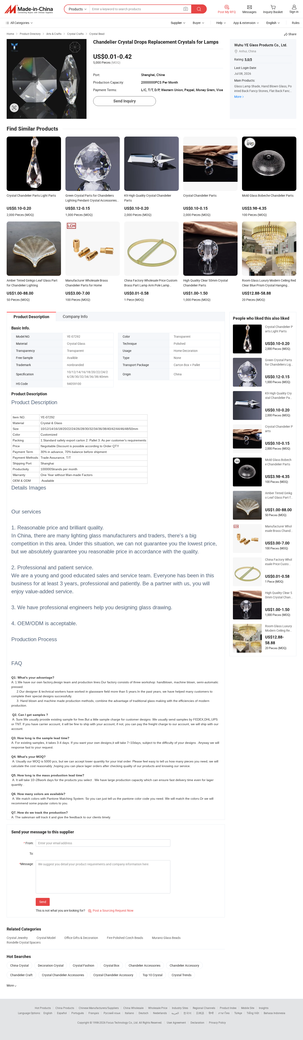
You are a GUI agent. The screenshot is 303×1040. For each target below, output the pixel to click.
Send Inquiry (124, 101)
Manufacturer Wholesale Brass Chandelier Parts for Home (279, 528)
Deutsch (143, 1013)
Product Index (228, 1008)
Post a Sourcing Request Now (111, 910)
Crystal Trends (181, 975)
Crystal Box (111, 965)
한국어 (187, 1013)
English (47, 1013)
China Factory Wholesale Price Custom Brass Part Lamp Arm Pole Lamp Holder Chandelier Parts (279, 561)
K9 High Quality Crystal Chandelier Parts (278, 395)
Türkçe (238, 1013)
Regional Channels (204, 1008)
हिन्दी (211, 1013)
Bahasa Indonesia (274, 1013)
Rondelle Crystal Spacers (24, 942)
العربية (175, 1013)
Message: (26, 864)
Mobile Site (247, 1008)
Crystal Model (46, 938)
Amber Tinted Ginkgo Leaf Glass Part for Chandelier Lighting (278, 495)
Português (77, 1013)
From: (28, 843)
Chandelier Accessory (184, 965)
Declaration (197, 1022)
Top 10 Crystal (152, 975)
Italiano (129, 1013)
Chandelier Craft (21, 975)
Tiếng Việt (253, 1013)
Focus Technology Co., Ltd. (122, 1022)
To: (31, 853)
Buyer (197, 23)
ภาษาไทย (224, 1013)
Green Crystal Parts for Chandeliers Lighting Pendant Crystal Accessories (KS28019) (279, 362)
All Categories (19, 23)
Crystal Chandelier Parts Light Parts (279, 329)
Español (62, 1013)
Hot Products (43, 1008)
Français (94, 1013)
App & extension (244, 23)
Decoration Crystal (50, 965)
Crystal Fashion (83, 965)
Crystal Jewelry (17, 938)
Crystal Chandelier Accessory (113, 975)
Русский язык (112, 1013)
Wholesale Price (157, 1008)
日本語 (200, 1013)
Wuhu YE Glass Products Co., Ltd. (260, 45)
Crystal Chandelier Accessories (63, 975)
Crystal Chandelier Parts (279, 428)
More (237, 96)
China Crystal (19, 965)
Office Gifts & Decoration (81, 938)
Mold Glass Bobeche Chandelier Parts (278, 462)
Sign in (294, 12)
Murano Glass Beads (166, 938)
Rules (295, 23)
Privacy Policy (217, 1022)
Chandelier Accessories (144, 965)
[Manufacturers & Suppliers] (28, 9)
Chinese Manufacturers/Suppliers (99, 1008)
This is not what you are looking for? (60, 910)
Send (42, 902)
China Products (64, 1008)
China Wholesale (133, 1008)
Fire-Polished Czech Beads (125, 938)
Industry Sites (180, 1008)
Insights (263, 1008)
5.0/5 (248, 59)
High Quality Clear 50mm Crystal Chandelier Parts (278, 595)
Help (219, 23)
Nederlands (160, 1013)
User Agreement (176, 1022)
